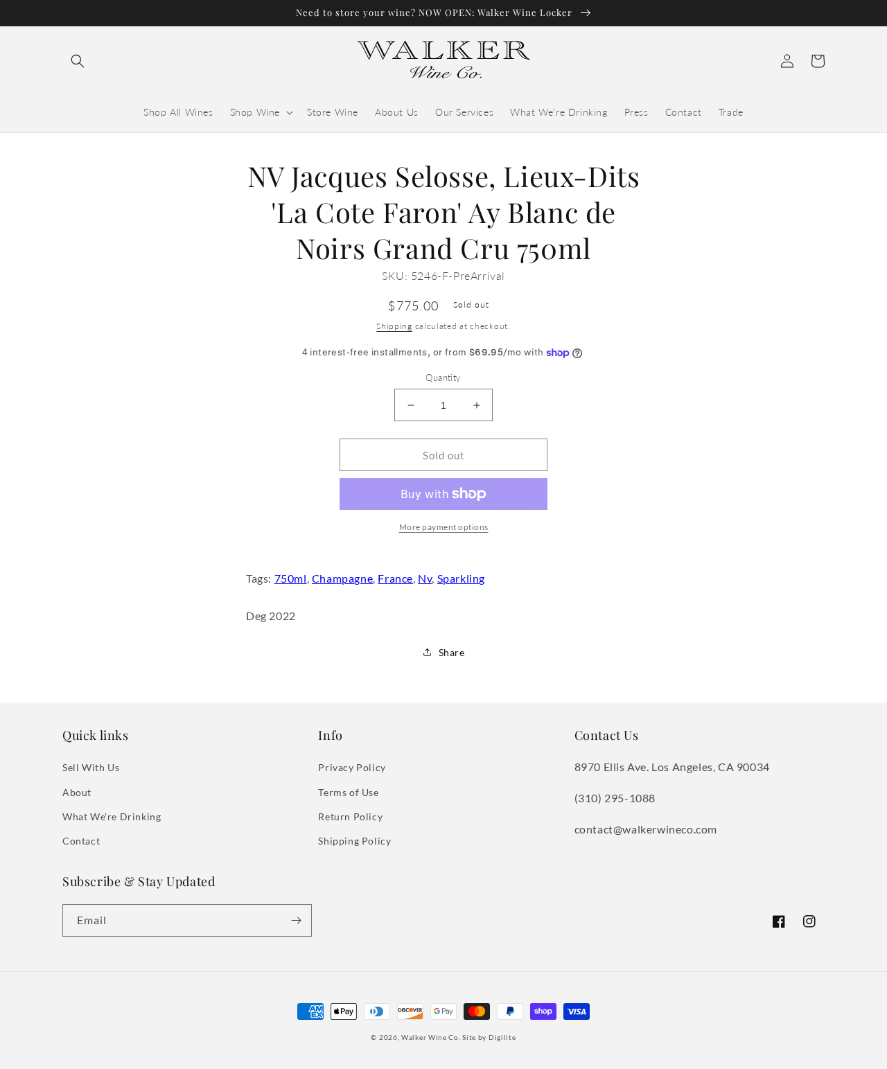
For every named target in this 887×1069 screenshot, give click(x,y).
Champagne (342, 578)
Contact (81, 841)
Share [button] (452, 652)
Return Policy (350, 816)
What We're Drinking (111, 816)
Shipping (394, 326)
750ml (290, 578)
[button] (77, 61)
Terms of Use (348, 792)
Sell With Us (90, 767)
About (76, 792)
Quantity (443, 377)
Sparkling (461, 578)
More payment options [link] (444, 527)
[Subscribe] (296, 920)
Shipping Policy (354, 841)
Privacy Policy (351, 767)
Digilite (502, 1037)
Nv (425, 578)
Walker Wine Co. (431, 1037)
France (395, 578)
